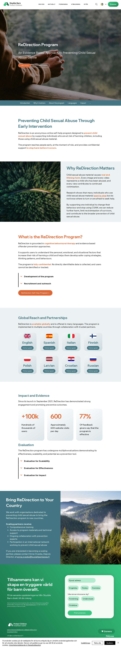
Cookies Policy (12, 632)
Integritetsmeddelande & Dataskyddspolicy (25, 645)
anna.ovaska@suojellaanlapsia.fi (33, 556)
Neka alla (97, 643)
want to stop (100, 195)
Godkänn (109, 643)
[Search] (96, 4)
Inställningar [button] (85, 643)
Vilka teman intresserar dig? (78, 594)
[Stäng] (118, 643)
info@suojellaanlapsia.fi (15, 636)
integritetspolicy (31, 604)
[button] (41, 4)
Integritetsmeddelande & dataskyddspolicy (22, 630)
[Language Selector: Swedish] (103, 4)
